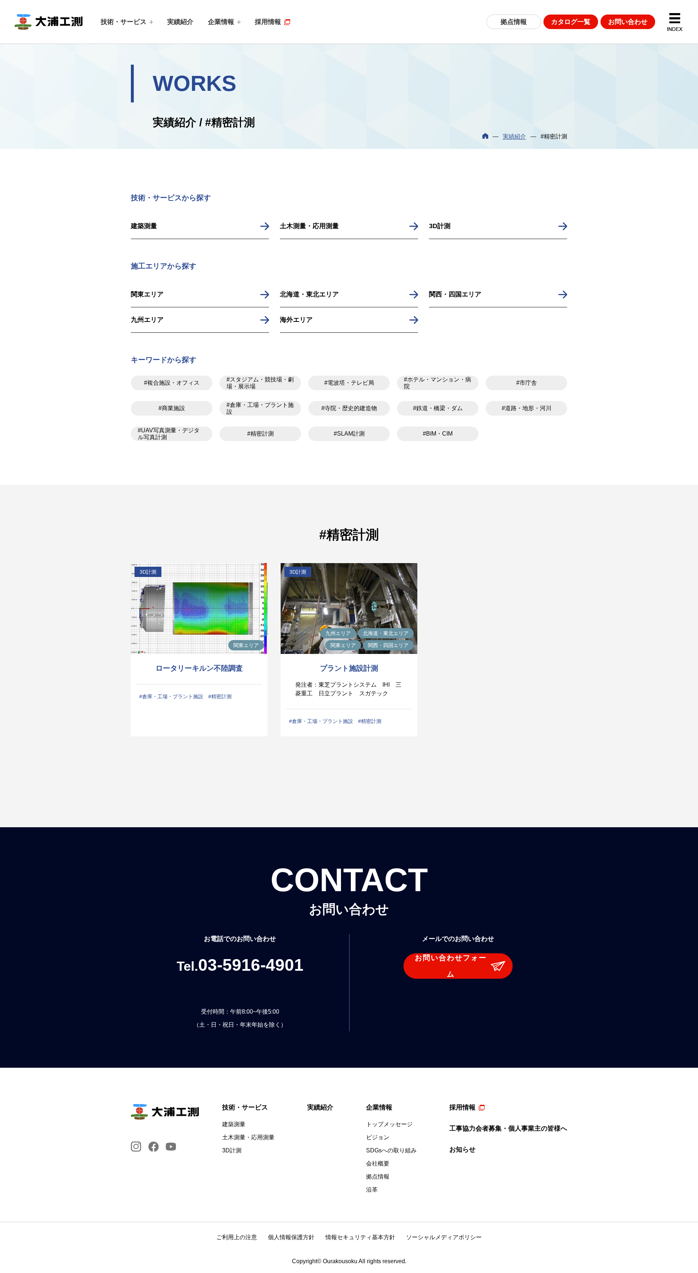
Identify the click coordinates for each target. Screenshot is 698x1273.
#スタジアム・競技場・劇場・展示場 (260, 382)
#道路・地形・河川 (526, 408)
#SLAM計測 (349, 434)
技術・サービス (124, 21)
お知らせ (462, 1149)
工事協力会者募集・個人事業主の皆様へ (508, 1128)
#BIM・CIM (438, 434)
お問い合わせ (627, 21)
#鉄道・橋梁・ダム (438, 408)
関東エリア (147, 294)
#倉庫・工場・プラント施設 (260, 408)
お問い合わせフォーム (451, 966)
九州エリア (147, 319)
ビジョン (377, 1137)
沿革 (372, 1190)
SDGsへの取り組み (391, 1150)
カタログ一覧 (570, 21)
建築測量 (144, 226)
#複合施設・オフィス (172, 383)
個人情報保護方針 (291, 1237)
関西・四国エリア (455, 294)
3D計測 (439, 226)
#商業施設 (172, 408)
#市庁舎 (526, 383)
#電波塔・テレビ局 (349, 383)
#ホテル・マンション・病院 (437, 382)
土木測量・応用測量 (309, 226)
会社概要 (377, 1164)
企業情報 (221, 21)
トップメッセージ (389, 1124)
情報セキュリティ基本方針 (360, 1237)
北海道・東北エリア (309, 294)
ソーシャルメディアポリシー (444, 1237)
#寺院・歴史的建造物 (349, 408)
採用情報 (268, 21)
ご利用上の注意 (236, 1237)
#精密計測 (260, 434)
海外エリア (296, 319)
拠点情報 (514, 21)
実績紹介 (180, 21)
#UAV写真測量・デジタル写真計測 (169, 433)
